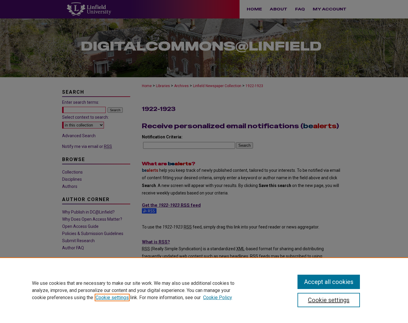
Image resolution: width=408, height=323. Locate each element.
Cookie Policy (217, 297)
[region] (204, 290)
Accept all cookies (328, 281)
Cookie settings (112, 297)
